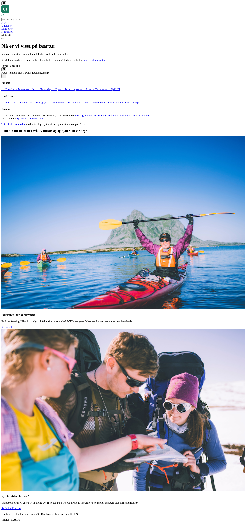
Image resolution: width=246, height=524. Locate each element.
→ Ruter (87, 89)
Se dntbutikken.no (11, 508)
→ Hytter (56, 89)
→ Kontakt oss (24, 102)
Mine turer (6, 28)
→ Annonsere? (57, 102)
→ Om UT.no (8, 102)
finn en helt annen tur (94, 60)
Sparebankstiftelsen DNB (30, 118)
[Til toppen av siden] (3, 76)
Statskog (79, 115)
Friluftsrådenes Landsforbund (100, 115)
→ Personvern (97, 102)
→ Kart (33, 89)
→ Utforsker (8, 89)
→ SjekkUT (113, 89)
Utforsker (6, 25)
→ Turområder (99, 89)
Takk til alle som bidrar (13, 124)
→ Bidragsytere (40, 102)
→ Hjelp (134, 102)
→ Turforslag (44, 89)
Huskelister (7, 31)
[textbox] (16, 19)
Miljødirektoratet (126, 115)
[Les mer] (3, 69)
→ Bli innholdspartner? (77, 102)
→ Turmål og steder (72, 89)
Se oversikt (7, 327)
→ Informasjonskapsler (117, 102)
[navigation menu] (2, 38)
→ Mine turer (22, 89)
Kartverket (144, 115)
